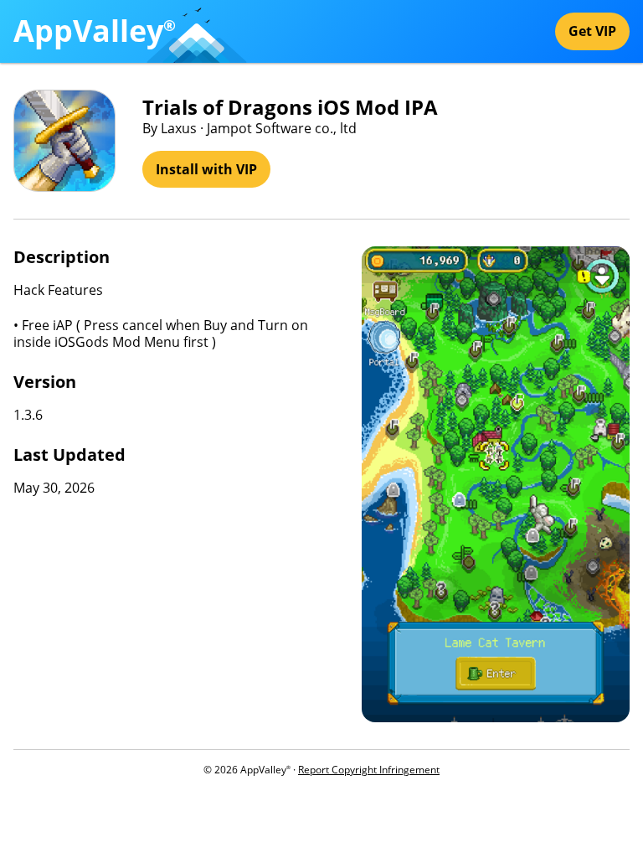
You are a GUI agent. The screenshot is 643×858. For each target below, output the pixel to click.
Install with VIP (206, 169)
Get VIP (592, 31)
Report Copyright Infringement (369, 769)
